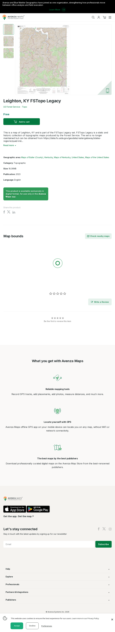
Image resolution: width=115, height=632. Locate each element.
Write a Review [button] (101, 302)
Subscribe (103, 544)
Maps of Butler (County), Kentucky (37, 157)
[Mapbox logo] (10, 283)
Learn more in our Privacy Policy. (85, 618)
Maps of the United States (97, 157)
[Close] (112, 618)
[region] (57, 263)
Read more (8, 145)
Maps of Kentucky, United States (69, 157)
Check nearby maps (100, 236)
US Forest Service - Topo (15, 107)
